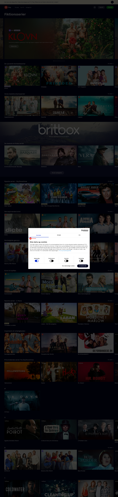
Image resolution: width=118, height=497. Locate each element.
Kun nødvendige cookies (68, 266)
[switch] (52, 261)
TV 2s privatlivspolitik (65, 250)
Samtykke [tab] (38, 235)
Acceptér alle (82, 266)
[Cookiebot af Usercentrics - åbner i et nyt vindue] (82, 231)
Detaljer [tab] (59, 235)
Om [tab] (79, 235)
